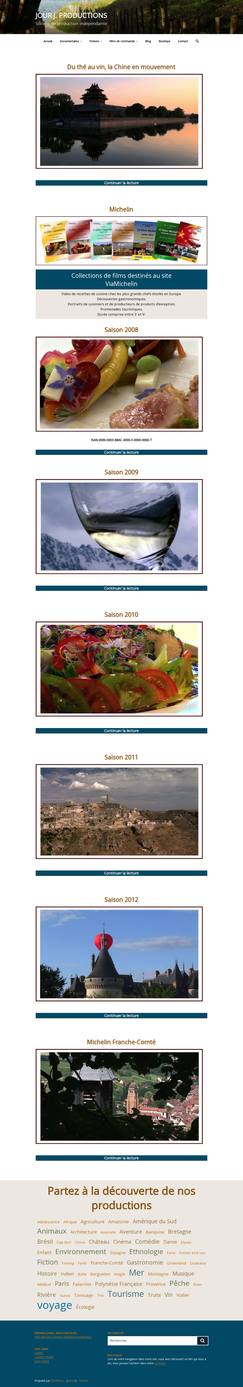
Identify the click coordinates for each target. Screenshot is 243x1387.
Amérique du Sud (155, 1221)
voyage (54, 1304)
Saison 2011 (121, 757)
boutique (159, 1363)
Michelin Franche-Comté (121, 1042)
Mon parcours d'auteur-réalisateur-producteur (63, 1337)
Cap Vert (64, 1242)
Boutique (164, 41)
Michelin (121, 209)
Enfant (44, 1252)
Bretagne (180, 1231)
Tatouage (83, 1295)
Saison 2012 (121, 899)
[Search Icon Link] (197, 41)
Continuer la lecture (133, 183)
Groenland (176, 1263)
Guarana (198, 1263)
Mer (136, 1272)
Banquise (155, 1232)
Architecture (83, 1232)
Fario (171, 1252)
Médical (44, 1284)
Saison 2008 (121, 329)
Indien (67, 1274)
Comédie (147, 1241)
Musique (183, 1273)
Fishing (68, 1263)
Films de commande (122, 41)
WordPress (57, 1380)
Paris (62, 1283)
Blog (148, 41)
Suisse (65, 1295)
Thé (100, 1295)
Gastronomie (145, 1262)
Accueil (48, 41)
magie (119, 1274)
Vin (169, 1294)
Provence (156, 1284)
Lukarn (39, 1353)
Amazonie (118, 1222)
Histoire (47, 1273)
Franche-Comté (107, 1263)
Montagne (158, 1274)
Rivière (46, 1295)
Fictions (94, 41)
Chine (80, 1242)
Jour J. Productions (71, 15)
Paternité (82, 1284)
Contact (183, 41)
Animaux (52, 1230)
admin (71, 1380)
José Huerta (42, 1361)
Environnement (80, 1251)
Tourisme (125, 1293)
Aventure (131, 1231)
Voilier (182, 1295)
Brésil (45, 1241)
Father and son (192, 1252)
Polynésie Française (118, 1283)
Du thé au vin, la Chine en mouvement (121, 67)
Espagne (117, 1252)
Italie (82, 1274)
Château (99, 1241)
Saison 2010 (121, 614)
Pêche (179, 1283)
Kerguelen (100, 1274)
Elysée (186, 1242)
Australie (108, 1232)
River (197, 1284)
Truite (154, 1295)
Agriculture (92, 1222)
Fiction (47, 1261)
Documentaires (69, 41)
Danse (170, 1242)
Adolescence (48, 1221)
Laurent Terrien (44, 1357)
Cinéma (122, 1241)
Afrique (70, 1221)
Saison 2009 (121, 472)
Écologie (85, 1307)
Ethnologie (146, 1251)
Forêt (82, 1263)
